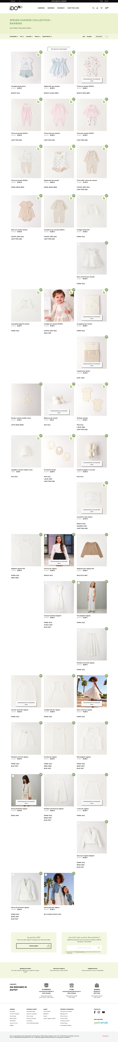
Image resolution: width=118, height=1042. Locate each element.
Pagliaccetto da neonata (51, 180)
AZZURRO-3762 (82, 526)
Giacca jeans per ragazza (51, 907)
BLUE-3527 (47, 627)
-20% (106, 195)
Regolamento (63, 1013)
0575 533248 (72, 993)
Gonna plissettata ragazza (19, 808)
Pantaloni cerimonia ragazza (85, 663)
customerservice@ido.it (46, 991)
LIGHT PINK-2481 (16, 140)
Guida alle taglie (31, 1011)
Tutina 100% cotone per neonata (87, 180)
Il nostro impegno (14, 1013)
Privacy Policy (64, 1018)
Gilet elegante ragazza (84, 757)
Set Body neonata (82, 418)
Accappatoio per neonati (84, 324)
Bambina (41, 8)
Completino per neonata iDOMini (54, 230)
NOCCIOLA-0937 (82, 575)
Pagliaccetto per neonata (52, 86)
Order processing (31, 1018)
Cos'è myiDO (46, 1011)
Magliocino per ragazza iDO (85, 568)
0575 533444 (46, 993)
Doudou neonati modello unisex (21, 418)
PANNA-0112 (81, 236)
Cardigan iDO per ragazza (52, 710)
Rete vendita (13, 1018)
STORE (101, 1)
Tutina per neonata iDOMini (85, 86)
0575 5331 (97, 993)
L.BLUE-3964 (81, 427)
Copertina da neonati (83, 371)
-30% (41, 52)
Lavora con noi (14, 1023)
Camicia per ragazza (50, 568)
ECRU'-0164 (80, 378)
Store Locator (33, 946)
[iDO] (16, 8)
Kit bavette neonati (50, 470)
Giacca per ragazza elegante (85, 856)
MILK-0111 (47, 425)
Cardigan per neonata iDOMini (53, 324)
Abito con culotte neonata (19, 230)
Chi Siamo (12, 1011)
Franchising (13, 1016)
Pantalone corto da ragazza (19, 757)
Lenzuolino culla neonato (84, 517)
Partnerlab (12, 1020)
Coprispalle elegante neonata (20, 324)
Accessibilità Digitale (65, 1025)
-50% (106, 99)
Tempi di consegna (32, 1013)
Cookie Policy (64, 1023)
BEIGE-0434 (80, 766)
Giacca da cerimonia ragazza (20, 907)
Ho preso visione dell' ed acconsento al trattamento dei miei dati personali (84, 951)
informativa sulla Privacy (80, 951)
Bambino (51, 8)
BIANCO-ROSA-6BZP (83, 93)
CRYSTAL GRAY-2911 (83, 187)
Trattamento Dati (65, 1020)
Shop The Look (73, 8)
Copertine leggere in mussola (86, 470)
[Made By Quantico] (105, 1036)
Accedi (45, 1016)
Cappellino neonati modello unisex (22, 470)
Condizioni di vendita (66, 1011)
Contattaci (29, 1020)
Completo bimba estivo (18, 86)
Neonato (61, 8)
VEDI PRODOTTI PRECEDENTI (59, 49)
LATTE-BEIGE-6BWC (17, 425)
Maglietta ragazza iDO (18, 568)
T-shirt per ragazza (83, 808)
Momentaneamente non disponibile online (91, 80)
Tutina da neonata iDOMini (19, 133)
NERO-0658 (15, 578)
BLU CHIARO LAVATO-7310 (52, 914)
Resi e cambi (30, 1016)
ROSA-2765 (47, 333)
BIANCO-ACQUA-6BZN (51, 93)
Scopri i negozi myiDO (49, 1018)
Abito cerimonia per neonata (86, 277)
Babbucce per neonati (51, 418)
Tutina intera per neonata (52, 133)
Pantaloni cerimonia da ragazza (53, 808)
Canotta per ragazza (50, 757)
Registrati (46, 1013)
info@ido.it (97, 991)
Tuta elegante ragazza (83, 616)
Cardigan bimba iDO (83, 230)
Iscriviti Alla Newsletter (33, 1023)
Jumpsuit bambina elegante (52, 616)
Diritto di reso (64, 1016)
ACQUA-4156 (48, 625)
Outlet (106, 1)
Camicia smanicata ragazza (19, 710)
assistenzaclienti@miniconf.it (72, 991)
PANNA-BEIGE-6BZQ (17, 187)
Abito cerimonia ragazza (84, 710)
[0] (106, 8)
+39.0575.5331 (63, 1036)
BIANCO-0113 (15, 93)
